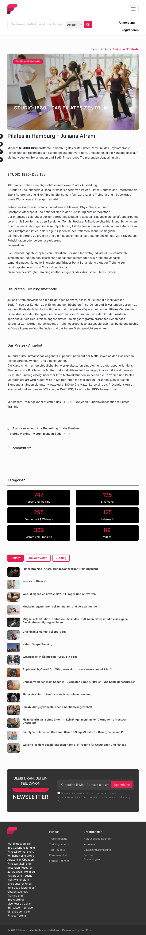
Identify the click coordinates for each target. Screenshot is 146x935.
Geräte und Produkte (27, 61)
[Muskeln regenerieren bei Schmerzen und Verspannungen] (13, 610)
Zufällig (61, 558)
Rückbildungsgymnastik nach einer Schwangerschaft (57, 707)
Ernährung (107, 497)
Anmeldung (127, 22)
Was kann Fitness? (35, 581)
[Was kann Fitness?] (13, 584)
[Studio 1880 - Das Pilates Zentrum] (73, 92)
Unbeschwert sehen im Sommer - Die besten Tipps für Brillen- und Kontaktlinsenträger (79, 681)
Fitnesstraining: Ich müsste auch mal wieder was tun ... (58, 694)
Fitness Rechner (59, 860)
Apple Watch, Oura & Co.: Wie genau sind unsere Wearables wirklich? (67, 669)
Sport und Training (38, 497)
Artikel (105, 48)
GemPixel (86, 930)
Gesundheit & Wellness (39, 515)
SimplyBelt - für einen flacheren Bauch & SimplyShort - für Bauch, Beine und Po (74, 732)
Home (93, 48)
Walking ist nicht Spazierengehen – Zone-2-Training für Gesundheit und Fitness (74, 744)
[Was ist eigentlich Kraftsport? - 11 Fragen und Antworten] (13, 597)
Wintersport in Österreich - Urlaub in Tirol (50, 656)
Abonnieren (122, 785)
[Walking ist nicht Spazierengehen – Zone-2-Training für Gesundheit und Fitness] (13, 748)
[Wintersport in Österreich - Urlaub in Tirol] (13, 660)
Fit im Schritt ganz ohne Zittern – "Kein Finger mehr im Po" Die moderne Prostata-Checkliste (75, 721)
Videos (107, 533)
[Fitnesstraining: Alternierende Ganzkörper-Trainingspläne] (13, 572)
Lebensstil (107, 515)
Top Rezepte (57, 849)
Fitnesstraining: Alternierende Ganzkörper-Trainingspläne (60, 568)
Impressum (90, 844)
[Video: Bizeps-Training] (13, 647)
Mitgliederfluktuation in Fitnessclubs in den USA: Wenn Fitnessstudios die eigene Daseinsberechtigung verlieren (75, 620)
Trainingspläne (58, 838)
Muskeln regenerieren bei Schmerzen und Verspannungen (60, 606)
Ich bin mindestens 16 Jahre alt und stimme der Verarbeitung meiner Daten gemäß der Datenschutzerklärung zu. (93, 797)
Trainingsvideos (59, 844)
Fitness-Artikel (58, 855)
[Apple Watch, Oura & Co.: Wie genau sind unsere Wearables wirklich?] (13, 672)
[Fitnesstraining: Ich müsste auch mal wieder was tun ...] (13, 697)
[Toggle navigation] (133, 9)
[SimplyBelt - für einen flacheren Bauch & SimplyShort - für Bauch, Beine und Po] (13, 735)
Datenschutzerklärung (97, 849)
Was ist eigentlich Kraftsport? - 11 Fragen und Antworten (59, 593)
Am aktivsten (38, 558)
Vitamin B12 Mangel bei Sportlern (44, 631)
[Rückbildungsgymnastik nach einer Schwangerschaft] (13, 710)
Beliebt (16, 558)
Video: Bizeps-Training (37, 644)
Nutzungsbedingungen (97, 838)
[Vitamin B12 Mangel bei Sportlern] (13, 635)
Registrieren (130, 30)
